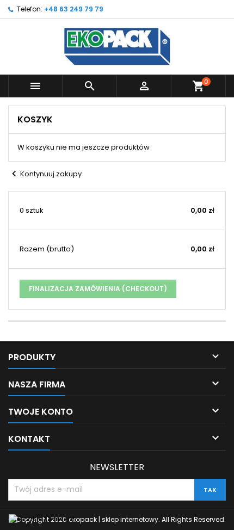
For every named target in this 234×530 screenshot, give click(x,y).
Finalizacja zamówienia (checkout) (98, 288)
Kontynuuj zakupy (45, 174)
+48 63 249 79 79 (73, 9)
